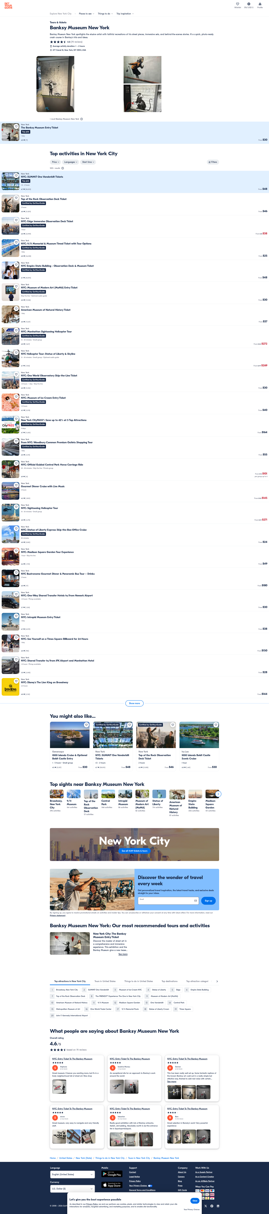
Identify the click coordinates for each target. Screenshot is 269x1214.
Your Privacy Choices (138, 1185)
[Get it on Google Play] (111, 1174)
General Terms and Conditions (142, 1190)
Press (180, 1185)
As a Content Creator (204, 1176)
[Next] (218, 794)
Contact (132, 1172)
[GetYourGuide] (8, 5)
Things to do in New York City (110, 1158)
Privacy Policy (135, 1181)
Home (53, 1158)
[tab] (70, 981)
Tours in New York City (139, 1158)
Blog (180, 1181)
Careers (181, 1176)
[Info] (81, 119)
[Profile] (260, 4)
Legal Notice (134, 1176)
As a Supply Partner (203, 1172)
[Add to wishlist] (16, 126)
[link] (134, 133)
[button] (134, 133)
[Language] (249, 4)
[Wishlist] (237, 4)
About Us (182, 1172)
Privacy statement (57, 915)
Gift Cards (182, 1190)
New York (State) (84, 1158)
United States (65, 1158)
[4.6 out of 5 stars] (58, 42)
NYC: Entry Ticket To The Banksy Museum (72, 1059)
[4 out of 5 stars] (192, 1112)
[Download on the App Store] (111, 1185)
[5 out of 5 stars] (77, 1063)
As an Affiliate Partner (204, 1181)
